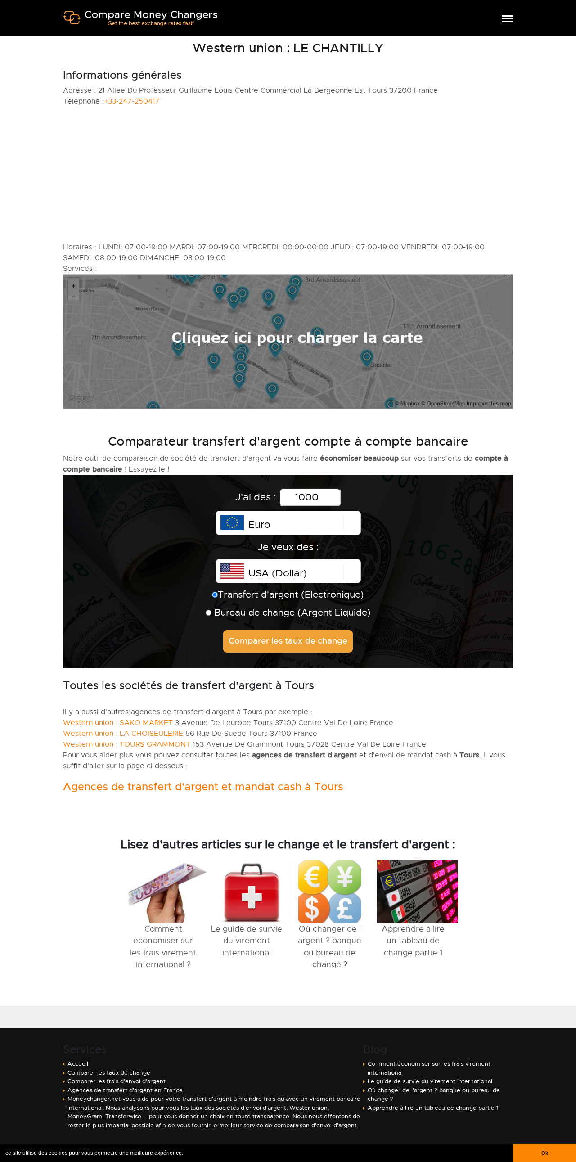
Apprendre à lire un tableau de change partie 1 (433, 1108)
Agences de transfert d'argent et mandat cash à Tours (203, 786)
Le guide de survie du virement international (430, 1081)
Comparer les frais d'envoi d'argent (117, 1081)
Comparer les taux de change (109, 1072)
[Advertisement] (288, 174)
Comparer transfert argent (140, 21)
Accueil (78, 1063)
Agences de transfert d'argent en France (125, 1090)
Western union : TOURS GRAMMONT (126, 744)
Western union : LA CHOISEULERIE (123, 733)
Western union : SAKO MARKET (118, 722)
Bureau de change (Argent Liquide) (291, 612)
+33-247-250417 (132, 101)
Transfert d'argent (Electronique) (291, 594)
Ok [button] (544, 1153)
